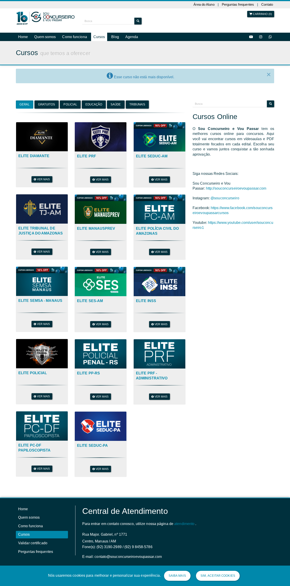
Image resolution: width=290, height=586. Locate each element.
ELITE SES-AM (90, 288)
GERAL (24, 91)
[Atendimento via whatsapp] (270, 37)
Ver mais (43, 166)
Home (23, 37)
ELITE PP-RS (88, 360)
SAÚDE (116, 91)
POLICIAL (70, 91)
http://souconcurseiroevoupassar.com (236, 176)
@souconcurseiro (224, 185)
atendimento (184, 511)
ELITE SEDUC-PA (92, 433)
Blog (115, 37)
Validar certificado (32, 530)
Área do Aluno (203, 4)
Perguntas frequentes (238, 4)
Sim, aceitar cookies (218, 575)
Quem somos (45, 37)
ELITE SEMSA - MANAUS (40, 288)
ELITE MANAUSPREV (96, 216)
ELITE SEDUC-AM (151, 143)
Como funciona (74, 37)
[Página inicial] (45, 18)
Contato (267, 4)
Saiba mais (177, 575)
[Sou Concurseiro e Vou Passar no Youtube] (251, 37)
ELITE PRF (86, 143)
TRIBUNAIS (137, 91)
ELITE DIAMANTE (33, 143)
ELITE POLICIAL (32, 360)
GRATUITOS (46, 91)
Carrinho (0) (262, 14)
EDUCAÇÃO (93, 91)
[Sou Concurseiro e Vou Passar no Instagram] (261, 37)
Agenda (131, 37)
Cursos (99, 37)
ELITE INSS (146, 288)
